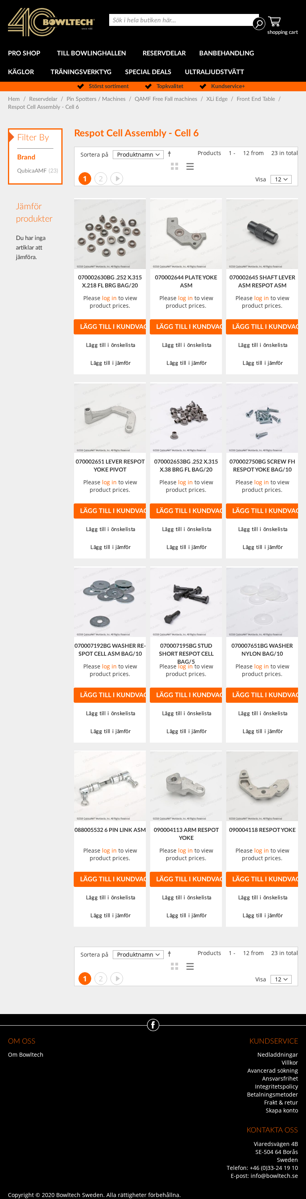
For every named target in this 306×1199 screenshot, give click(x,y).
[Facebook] (153, 1029)
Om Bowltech (25, 1054)
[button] (110, 345)
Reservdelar (44, 99)
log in (109, 298)
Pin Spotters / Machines (97, 99)
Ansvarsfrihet (280, 1078)
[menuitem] (25, 53)
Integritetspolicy (276, 1086)
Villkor (290, 1062)
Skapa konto (282, 1110)
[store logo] (51, 22)
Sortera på (94, 154)
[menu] (153, 63)
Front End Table (257, 99)
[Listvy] (190, 166)
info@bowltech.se (274, 1175)
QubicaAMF (40, 171)
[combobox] (184, 20)
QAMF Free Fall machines (167, 99)
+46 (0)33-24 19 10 (274, 1167)
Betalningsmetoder (272, 1094)
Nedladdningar (277, 1054)
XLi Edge (217, 99)
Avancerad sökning (272, 1070)
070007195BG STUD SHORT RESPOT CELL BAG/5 (186, 654)
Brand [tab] (26, 157)
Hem (15, 99)
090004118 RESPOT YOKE (262, 830)
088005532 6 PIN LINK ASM (110, 830)
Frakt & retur (281, 1102)
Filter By (33, 137)
